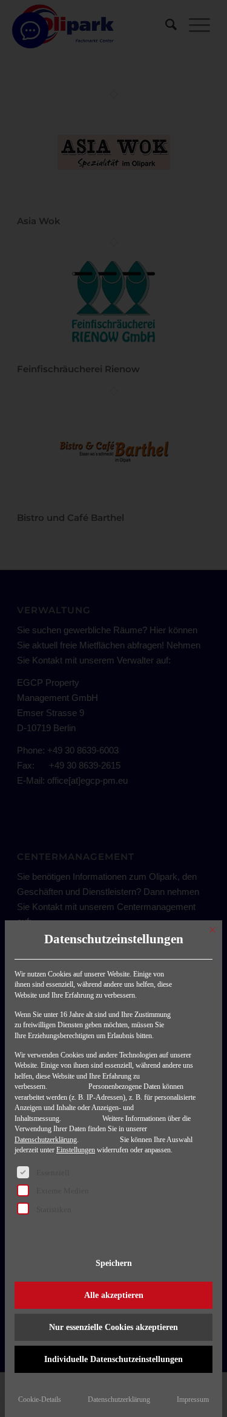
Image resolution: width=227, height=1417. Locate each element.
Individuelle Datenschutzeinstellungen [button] (113, 1359)
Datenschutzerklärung (46, 1139)
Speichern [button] (114, 1263)
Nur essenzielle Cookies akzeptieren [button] (113, 1327)
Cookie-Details (39, 1399)
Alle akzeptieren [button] (113, 1295)
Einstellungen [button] (75, 1150)
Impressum (193, 1399)
